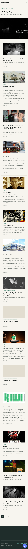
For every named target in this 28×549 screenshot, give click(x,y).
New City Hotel (7, 255)
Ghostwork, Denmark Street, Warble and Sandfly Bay (13, 59)
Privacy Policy (23, 543)
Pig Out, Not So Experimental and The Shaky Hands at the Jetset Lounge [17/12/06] (13, 127)
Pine (4, 346)
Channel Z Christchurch (10, 407)
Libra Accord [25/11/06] (10, 380)
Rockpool (6, 156)
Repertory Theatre (8, 86)
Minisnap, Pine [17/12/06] (10, 321)
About (18, 543)
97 (14, 516)
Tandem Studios (8, 225)
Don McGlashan (7, 192)
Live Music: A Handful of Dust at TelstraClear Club (12, 476)
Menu (26, 2)
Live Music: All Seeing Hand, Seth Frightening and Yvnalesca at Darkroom (13, 293)
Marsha (5, 446)
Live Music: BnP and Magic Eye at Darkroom (13, 502)
